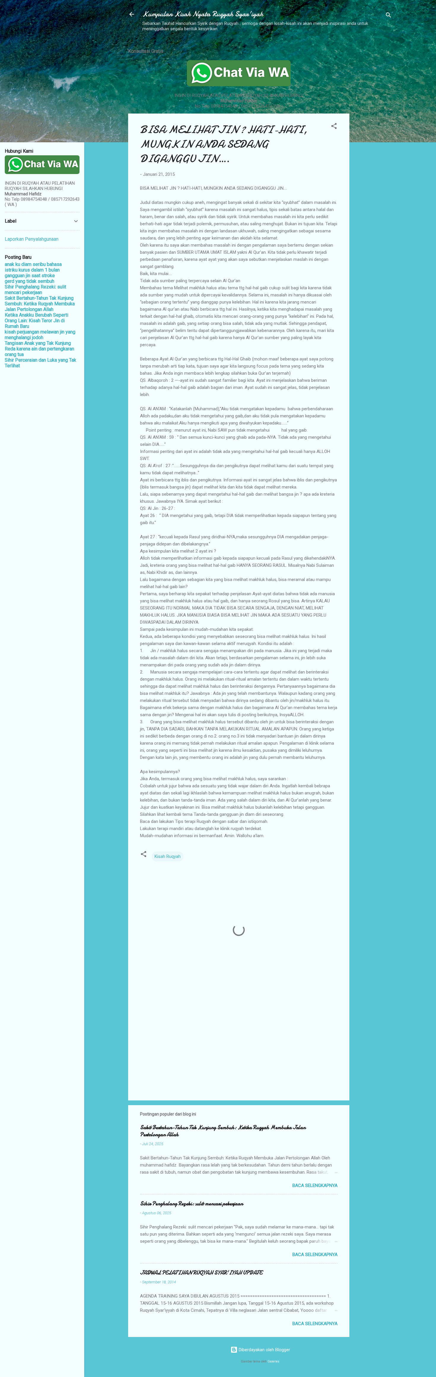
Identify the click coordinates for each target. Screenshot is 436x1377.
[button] (334, 127)
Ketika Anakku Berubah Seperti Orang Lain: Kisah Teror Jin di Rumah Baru (36, 320)
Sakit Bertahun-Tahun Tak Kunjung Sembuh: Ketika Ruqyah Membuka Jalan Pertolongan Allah (222, 1131)
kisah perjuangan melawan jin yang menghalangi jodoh (40, 334)
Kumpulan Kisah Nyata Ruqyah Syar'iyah (202, 14)
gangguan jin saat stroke (30, 275)
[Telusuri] (388, 16)
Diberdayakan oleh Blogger (264, 1349)
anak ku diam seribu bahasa (33, 264)
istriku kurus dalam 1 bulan (32, 270)
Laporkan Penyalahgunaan (31, 239)
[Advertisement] (373, 131)
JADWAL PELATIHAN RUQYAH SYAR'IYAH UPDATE (201, 1273)
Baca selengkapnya (315, 1185)
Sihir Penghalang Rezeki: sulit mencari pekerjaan (191, 1203)
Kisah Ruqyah (168, 856)
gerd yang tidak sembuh (29, 281)
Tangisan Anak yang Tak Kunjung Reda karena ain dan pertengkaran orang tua (39, 348)
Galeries (273, 1361)
